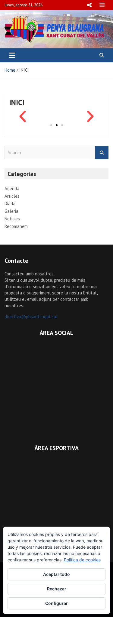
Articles (12, 196)
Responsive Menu (89, 5)
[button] (22, 116)
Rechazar (56, 588)
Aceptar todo (56, 574)
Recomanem (16, 226)
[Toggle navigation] (12, 55)
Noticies (12, 219)
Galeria (11, 211)
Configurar (56, 603)
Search (101, 153)
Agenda (12, 188)
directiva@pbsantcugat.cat (31, 317)
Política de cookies (82, 559)
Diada (10, 203)
